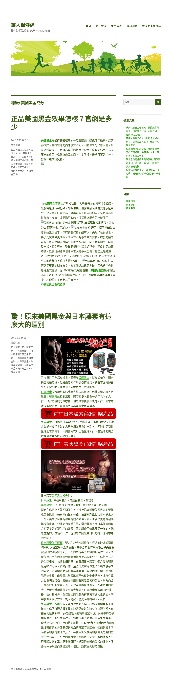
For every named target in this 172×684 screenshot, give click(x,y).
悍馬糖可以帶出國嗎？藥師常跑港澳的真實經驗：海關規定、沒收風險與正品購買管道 (142, 152)
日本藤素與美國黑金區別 (22, 354)
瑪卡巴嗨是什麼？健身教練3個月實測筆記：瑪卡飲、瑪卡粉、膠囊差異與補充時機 (143, 163)
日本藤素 (46, 391)
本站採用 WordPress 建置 (38, 669)
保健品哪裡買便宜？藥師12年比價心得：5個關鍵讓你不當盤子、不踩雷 (143, 173)
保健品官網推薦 (151, 26)
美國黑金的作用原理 (53, 604)
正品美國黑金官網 (20, 149)
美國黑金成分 (60, 495)
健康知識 (132, 26)
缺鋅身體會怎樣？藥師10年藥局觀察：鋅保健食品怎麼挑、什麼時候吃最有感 (142, 142)
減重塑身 (116, 26)
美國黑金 (84, 377)
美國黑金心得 (22, 160)
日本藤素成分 (22, 350)
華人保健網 (23, 25)
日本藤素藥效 (52, 396)
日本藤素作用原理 (51, 542)
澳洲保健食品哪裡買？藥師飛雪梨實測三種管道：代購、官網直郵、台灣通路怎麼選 (142, 131)
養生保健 (101, 26)
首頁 (88, 26)
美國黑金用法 (17, 170)
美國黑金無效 (24, 167)
